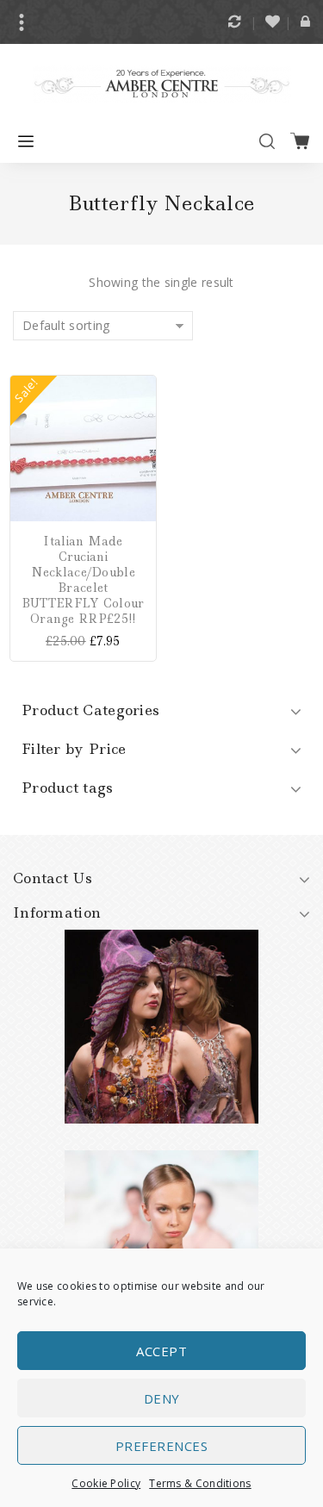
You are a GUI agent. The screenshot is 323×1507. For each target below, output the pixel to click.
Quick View (143, 463)
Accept (161, 1351)
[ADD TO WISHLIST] (143, 438)
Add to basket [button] (143, 388)
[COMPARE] (143, 413)
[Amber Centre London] (162, 82)
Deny (162, 1398)
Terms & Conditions (200, 1483)
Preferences (161, 1445)
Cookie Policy (105, 1483)
